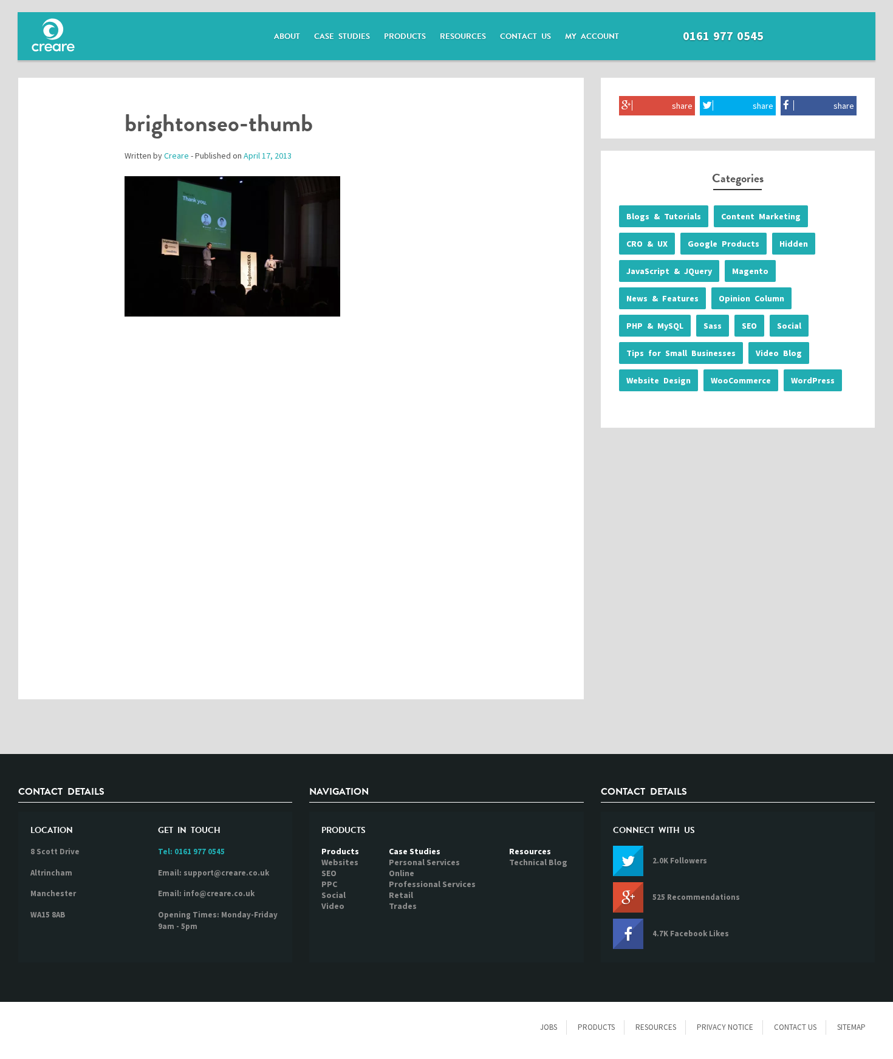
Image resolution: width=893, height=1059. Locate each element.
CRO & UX (647, 243)
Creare (176, 155)
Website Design (658, 380)
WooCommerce (741, 380)
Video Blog (779, 353)
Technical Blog (538, 862)
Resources (463, 36)
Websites (339, 862)
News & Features (662, 298)
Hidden (793, 243)
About (287, 36)
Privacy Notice (725, 1027)
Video (332, 905)
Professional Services (432, 884)
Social (789, 325)
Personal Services (424, 862)
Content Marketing (761, 216)
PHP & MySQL (654, 325)
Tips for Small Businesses (681, 353)
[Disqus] (301, 521)
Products (405, 36)
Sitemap (851, 1027)
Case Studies (342, 36)
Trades (403, 905)
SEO (749, 325)
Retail (401, 894)
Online (401, 873)
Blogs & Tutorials (663, 216)
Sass (712, 325)
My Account (592, 36)
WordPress (813, 380)
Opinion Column (751, 298)
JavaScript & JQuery (669, 271)
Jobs (548, 1027)
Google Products (723, 243)
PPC (329, 884)
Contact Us (525, 36)
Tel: (191, 851)
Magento (750, 271)
